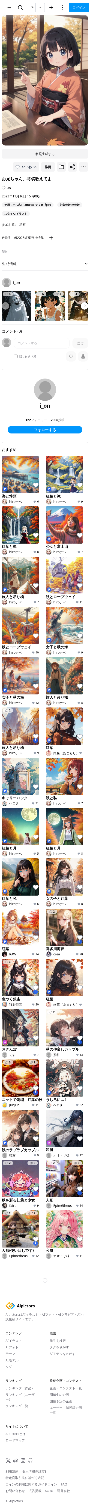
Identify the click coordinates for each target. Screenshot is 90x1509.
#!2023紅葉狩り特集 (29, 237)
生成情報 (9, 263)
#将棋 (6, 237)
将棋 (22, 224)
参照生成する (45, 154)
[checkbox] (16, 356)
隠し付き (24, 356)
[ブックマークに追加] (61, 167)
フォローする (45, 429)
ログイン (78, 7)
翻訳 (4, 251)
